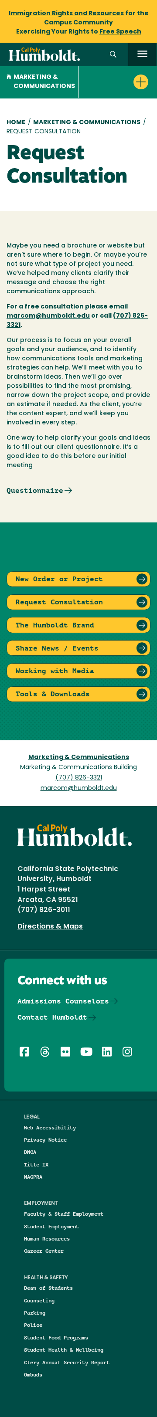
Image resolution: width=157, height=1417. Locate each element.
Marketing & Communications (44, 82)
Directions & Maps (50, 926)
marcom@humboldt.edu (79, 788)
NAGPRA (33, 1176)
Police (33, 1325)
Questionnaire (35, 490)
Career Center (44, 1251)
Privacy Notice (45, 1139)
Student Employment (51, 1226)
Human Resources (47, 1238)
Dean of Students (48, 1288)
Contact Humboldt (52, 1017)
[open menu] (142, 54)
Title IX (36, 1164)
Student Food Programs (56, 1337)
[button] (113, 54)
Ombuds (33, 1374)
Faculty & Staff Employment (63, 1213)
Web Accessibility (50, 1127)
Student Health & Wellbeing (63, 1349)
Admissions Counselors (63, 1001)
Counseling (39, 1300)
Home (16, 122)
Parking (34, 1312)
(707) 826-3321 (78, 778)
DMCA (30, 1152)
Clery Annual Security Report (66, 1362)
